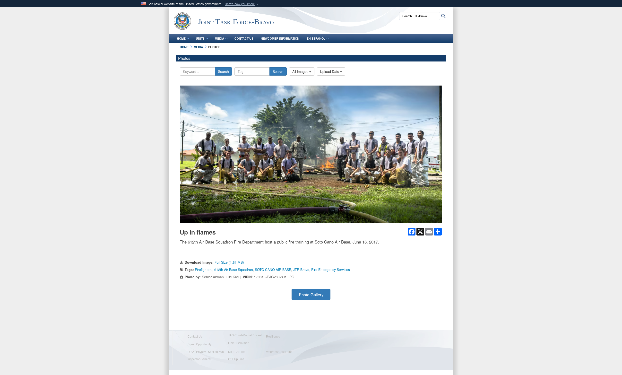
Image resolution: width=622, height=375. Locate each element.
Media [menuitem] (219, 38)
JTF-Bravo (301, 269)
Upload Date (330, 71)
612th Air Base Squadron (233, 269)
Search (223, 71)
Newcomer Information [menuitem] (280, 38)
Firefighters (203, 269)
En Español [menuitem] (316, 38)
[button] (242, 4)
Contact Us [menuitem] (243, 38)
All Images (300, 71)
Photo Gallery (311, 294)
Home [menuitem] (181, 38)
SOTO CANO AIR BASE (273, 269)
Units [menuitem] (200, 38)
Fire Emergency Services (330, 269)
